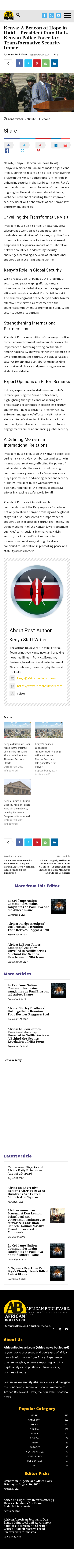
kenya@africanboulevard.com (36, 678)
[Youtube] (58, 15)
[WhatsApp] (46, 63)
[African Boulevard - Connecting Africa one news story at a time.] (8, 15)
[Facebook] (44, 15)
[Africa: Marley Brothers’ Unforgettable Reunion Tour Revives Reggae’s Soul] (58, 929)
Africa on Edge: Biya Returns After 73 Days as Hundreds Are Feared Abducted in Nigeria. (26, 1192)
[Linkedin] (54, 63)
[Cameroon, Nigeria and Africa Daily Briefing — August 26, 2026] (57, 1172)
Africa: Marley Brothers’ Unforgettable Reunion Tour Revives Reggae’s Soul (28, 927)
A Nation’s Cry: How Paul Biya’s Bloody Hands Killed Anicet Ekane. (28, 1271)
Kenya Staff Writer (17, 54)
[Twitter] (51, 15)
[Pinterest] (37, 63)
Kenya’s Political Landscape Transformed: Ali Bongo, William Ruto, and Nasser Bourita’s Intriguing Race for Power (48, 755)
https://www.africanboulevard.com (39, 686)
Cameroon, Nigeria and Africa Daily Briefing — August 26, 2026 (25, 1171)
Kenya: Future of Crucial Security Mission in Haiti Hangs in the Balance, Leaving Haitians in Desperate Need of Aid (17, 808)
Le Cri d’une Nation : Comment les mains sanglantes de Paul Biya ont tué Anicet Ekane (28, 905)
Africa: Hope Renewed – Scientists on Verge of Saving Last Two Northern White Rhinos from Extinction (19, 867)
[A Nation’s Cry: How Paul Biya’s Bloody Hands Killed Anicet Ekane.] (57, 1273)
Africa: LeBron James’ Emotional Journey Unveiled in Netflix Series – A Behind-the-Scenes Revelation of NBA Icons (28, 951)
